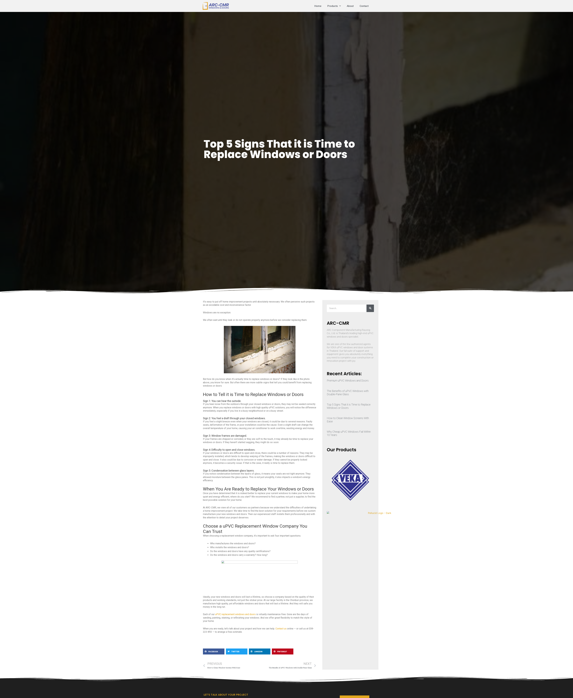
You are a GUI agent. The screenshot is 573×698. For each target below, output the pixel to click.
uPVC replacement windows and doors (235, 614)
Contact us (280, 628)
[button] (213, 651)
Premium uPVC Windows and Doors (348, 380)
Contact (364, 5)
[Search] (370, 308)
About (350, 5)
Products (332, 5)
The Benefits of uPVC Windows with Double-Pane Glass (348, 392)
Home (317, 5)
